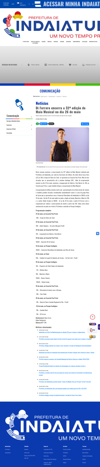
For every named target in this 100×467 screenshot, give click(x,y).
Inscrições (9, 133)
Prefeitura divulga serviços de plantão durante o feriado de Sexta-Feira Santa (60, 395)
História (84, 459)
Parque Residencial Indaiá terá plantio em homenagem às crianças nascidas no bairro (62, 366)
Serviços (84, 462)
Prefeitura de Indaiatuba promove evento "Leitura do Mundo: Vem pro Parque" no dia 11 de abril (65, 382)
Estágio (64, 462)
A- (29, 4)
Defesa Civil (26, 452)
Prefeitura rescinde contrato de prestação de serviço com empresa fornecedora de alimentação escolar (65, 374)
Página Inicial (43, 96)
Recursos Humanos (67, 459)
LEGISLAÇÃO (84, 41)
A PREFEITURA (26, 41)
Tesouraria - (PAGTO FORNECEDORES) (48, 463)
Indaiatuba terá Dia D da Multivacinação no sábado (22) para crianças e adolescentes (62, 332)
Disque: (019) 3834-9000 (29, 455)
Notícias (65, 96)
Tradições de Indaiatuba (87, 456)
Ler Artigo (85, 124)
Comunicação (52, 96)
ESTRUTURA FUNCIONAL (6, 4)
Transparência (8, 452)
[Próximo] (97, 65)
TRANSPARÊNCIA (76, 41)
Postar (51, 123)
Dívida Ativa (46, 456)
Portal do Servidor (67, 449)
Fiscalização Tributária (48, 452)
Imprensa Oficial (11, 129)
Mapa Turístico (85, 452)
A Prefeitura (7, 449)
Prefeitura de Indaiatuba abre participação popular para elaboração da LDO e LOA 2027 (63, 388)
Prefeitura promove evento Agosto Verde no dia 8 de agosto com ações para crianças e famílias (65, 339)
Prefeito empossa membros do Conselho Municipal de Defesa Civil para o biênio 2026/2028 (64, 359)
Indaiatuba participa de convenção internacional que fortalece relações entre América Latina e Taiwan (66, 352)
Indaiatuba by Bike (86, 449)
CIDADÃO (43, 41)
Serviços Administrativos (13, 121)
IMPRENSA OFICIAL (93, 41)
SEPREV (64, 456)
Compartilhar (44, 123)
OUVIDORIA (68, 41)
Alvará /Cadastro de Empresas (50, 459)
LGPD (13, 4)
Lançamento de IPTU (48, 449)
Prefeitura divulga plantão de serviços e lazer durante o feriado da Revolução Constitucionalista (65, 346)
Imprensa (59, 96)
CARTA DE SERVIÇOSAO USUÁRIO (35, 42)
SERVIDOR (56, 41)
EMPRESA (50, 41)
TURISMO (62, 41)
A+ (33, 4)
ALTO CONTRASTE (23, 4)
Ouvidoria (26, 449)
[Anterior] (22, 65)
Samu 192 (26, 458)
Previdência (65, 452)
